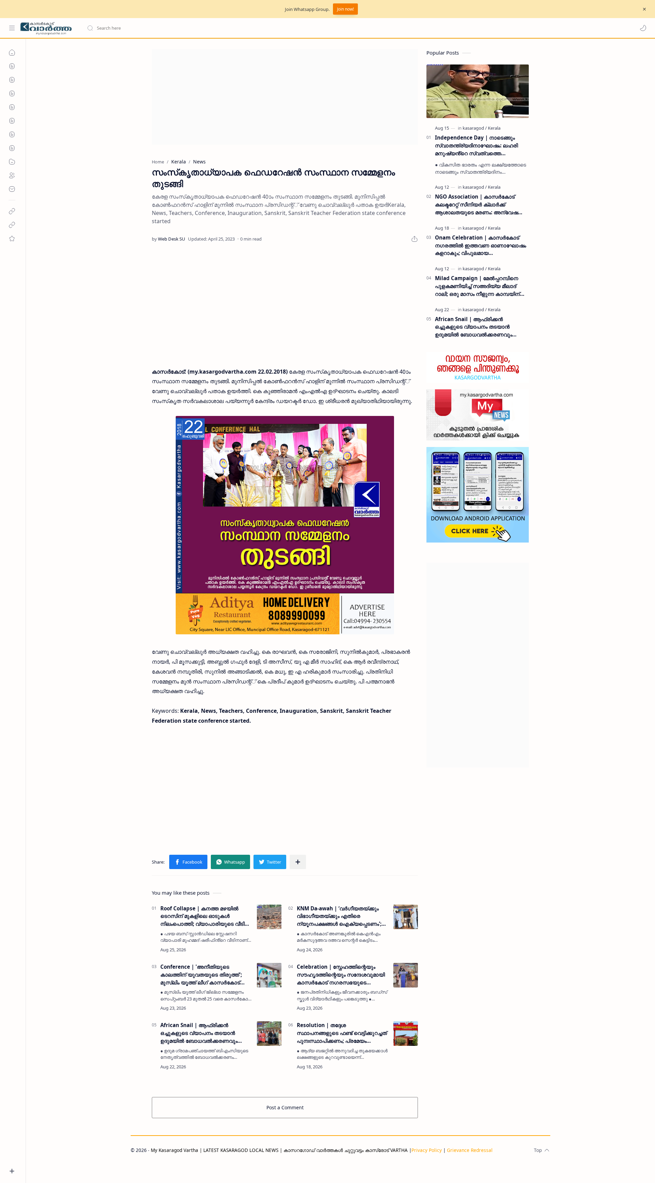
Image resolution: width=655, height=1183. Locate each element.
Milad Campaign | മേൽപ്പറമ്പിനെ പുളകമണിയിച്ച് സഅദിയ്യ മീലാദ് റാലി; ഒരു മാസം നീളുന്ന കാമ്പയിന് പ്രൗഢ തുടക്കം (477, 286)
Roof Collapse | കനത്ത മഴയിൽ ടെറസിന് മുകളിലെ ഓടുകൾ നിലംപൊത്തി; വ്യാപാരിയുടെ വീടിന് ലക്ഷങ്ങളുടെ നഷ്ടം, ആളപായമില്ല (204, 916)
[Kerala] (494, 128)
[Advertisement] (285, 97)
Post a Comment (285, 1107)
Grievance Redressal (470, 1150)
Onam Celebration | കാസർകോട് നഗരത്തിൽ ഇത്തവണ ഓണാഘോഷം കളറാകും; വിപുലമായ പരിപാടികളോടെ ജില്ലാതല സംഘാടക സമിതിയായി (480, 245)
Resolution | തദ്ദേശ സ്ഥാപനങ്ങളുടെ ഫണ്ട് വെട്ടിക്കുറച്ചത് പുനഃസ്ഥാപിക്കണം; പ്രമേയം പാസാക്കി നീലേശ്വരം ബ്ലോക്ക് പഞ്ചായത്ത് (342, 1033)
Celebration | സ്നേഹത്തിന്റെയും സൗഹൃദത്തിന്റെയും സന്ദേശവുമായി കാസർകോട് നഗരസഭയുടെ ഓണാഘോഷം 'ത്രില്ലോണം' (341, 974)
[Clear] (194, 28)
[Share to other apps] (298, 862)
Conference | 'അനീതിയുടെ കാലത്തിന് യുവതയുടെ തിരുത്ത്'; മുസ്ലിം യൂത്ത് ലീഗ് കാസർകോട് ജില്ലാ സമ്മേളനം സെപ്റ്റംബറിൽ (201, 974)
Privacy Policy (426, 1150)
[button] (643, 28)
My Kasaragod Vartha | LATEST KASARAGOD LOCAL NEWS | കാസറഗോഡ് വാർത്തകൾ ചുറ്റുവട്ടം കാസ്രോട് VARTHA (279, 1150)
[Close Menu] (644, 9)
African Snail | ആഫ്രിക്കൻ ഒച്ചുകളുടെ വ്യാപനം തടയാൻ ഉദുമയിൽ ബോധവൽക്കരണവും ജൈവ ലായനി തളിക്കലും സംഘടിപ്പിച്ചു (198, 1033)
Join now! (345, 9)
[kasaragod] (475, 128)
